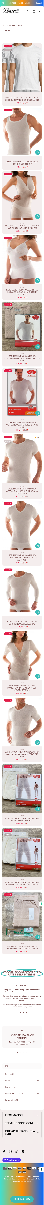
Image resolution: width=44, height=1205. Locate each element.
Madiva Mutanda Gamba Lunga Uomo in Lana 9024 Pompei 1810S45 (22, 947)
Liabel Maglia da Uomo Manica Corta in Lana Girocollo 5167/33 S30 (22, 424)
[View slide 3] (23, 1012)
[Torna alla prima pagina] (3, 26)
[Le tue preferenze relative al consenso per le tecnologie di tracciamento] (40, 903)
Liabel (22, 95)
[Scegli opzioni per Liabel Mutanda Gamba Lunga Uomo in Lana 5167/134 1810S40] (37, 808)
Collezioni (11, 25)
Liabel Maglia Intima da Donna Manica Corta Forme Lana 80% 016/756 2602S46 (22, 687)
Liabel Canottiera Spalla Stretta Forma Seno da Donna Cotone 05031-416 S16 (22, 292)
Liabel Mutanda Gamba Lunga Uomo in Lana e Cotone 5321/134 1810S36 (22, 883)
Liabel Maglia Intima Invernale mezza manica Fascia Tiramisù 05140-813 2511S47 (22, 754)
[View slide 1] (17, 1012)
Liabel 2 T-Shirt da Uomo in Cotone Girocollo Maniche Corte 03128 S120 (22, 98)
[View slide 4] (26, 1012)
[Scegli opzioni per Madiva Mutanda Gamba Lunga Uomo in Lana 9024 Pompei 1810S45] (37, 936)
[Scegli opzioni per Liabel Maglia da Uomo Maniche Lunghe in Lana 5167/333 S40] (37, 612)
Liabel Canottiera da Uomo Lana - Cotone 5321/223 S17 (22, 162)
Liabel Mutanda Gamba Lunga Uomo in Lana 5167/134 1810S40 (22, 819)
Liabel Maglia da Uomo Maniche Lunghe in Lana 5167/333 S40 (22, 622)
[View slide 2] (20, 1012)
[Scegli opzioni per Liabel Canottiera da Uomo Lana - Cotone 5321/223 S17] (37, 152)
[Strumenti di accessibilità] (40, 1169)
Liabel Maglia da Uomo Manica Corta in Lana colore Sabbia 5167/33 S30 (22, 358)
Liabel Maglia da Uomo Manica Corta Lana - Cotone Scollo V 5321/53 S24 (22, 557)
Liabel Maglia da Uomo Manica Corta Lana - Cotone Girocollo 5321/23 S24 (22, 491)
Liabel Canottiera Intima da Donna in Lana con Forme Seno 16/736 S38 (22, 226)
